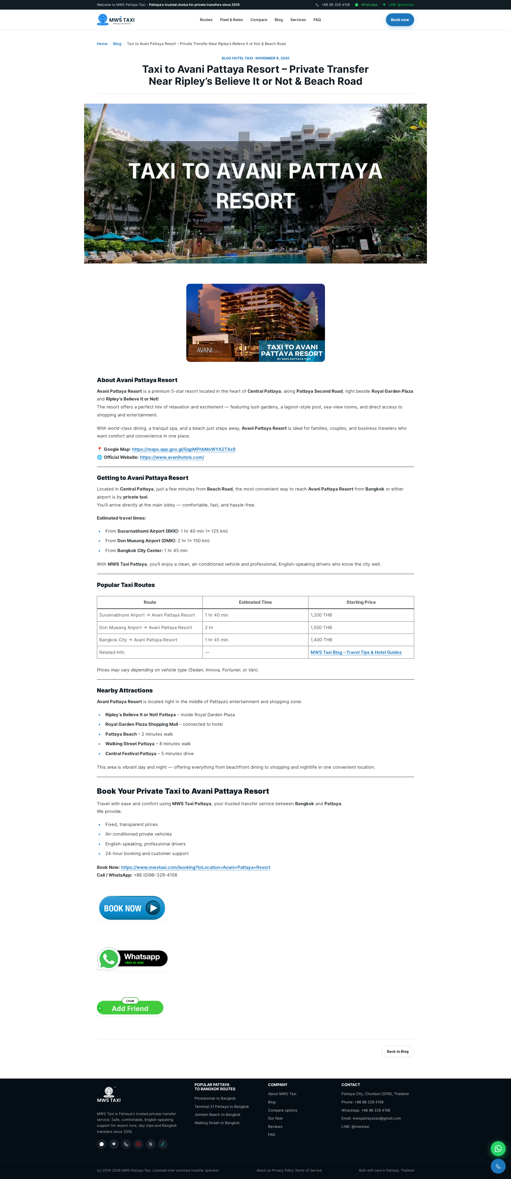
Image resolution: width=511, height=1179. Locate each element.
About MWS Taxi (282, 1094)
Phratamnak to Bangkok (215, 1098)
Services (298, 19)
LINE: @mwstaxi (401, 5)
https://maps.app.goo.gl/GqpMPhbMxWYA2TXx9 (184, 449)
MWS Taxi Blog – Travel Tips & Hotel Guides (356, 652)
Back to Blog (398, 1051)
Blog (279, 19)
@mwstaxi (360, 1126)
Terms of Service (308, 1170)
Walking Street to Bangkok (217, 1123)
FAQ (317, 19)
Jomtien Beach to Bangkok (217, 1114)
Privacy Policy (283, 1170)
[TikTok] (163, 1144)
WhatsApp (369, 5)
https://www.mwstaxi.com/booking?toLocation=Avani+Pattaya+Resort (195, 867)
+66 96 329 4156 (336, 5)
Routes (206, 19)
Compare (258, 19)
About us (264, 1170)
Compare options (282, 1110)
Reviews (275, 1126)
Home (102, 43)
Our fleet (275, 1118)
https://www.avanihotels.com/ (172, 457)
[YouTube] (138, 1144)
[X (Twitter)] (150, 1144)
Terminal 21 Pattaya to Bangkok (222, 1106)
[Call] (498, 1166)
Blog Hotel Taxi (237, 58)
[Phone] (126, 1144)
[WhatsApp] (101, 1144)
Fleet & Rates (231, 19)
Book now (400, 19)
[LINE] (114, 1144)
